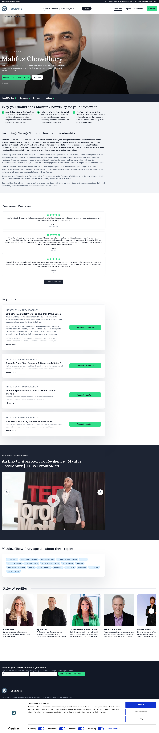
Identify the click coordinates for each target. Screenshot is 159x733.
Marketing (82, 567)
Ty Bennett (42, 629)
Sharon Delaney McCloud (83, 629)
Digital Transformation (50, 563)
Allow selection (141, 712)
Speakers (118, 9)
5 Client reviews (20, 51)
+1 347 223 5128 (138, 1)
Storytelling (93, 567)
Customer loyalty (31, 563)
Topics (128, 9)
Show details (113, 729)
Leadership (70, 567)
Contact (152, 9)
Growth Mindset (44, 567)
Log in (104, 1)
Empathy (79, 563)
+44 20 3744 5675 (151, 1)
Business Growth (47, 559)
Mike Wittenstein (112, 629)
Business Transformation (67, 559)
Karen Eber (9, 629)
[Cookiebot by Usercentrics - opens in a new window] (14, 728)
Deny (141, 719)
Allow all (141, 705)
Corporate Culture (14, 563)
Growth (31, 567)
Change (83, 559)
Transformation (13, 571)
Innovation (58, 567)
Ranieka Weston (145, 629)
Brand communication (29, 559)
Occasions (138, 9)
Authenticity (12, 559)
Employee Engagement (16, 567)
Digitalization (68, 563)
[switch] (62, 728)
